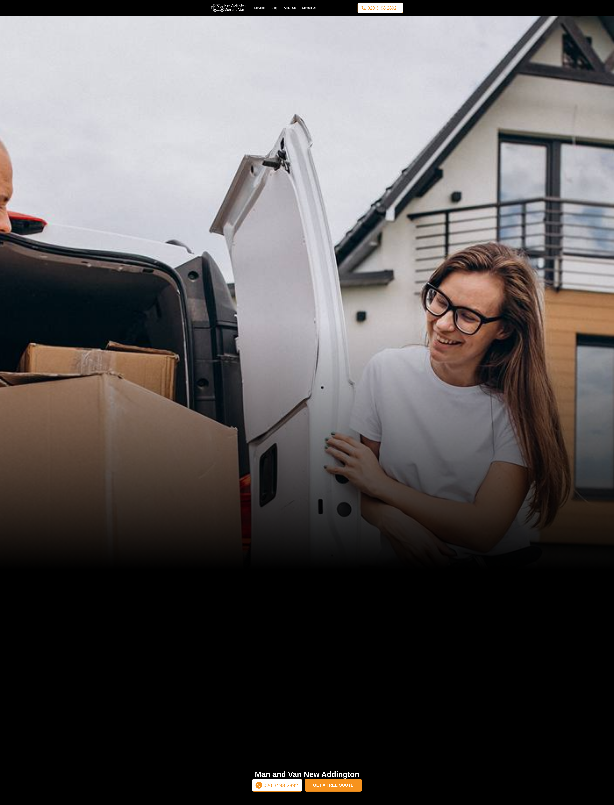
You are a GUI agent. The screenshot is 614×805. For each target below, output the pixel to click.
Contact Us (309, 7)
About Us (290, 7)
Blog (274, 7)
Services (259, 7)
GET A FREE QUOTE (333, 785)
